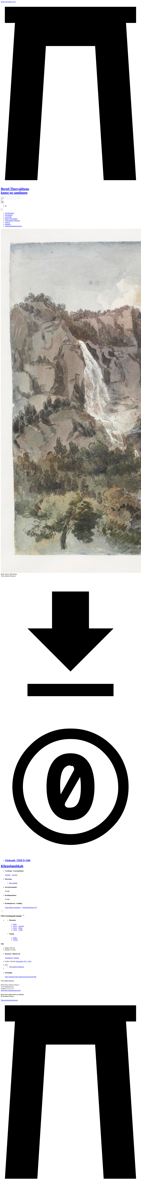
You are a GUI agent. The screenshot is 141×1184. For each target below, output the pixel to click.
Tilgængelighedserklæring (13, 226)
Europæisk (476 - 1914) (23, 961)
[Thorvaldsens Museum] (70, 1092)
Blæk (20, 928)
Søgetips (8, 224)
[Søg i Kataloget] (1, 200)
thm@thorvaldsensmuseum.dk (11, 990)
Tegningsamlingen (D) (29, 907)
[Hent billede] (70, 716)
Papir (15, 924)
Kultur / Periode (10, 961)
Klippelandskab (12, 866)
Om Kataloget (9, 213)
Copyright (8, 217)
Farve (15, 926)
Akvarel (14, 875)
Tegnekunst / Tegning (12, 958)
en (6, 206)
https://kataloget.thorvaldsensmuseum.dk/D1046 (20, 977)
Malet (15, 938)
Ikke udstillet (13, 883)
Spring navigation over (8, 2)
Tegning (7, 875)
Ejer (6, 965)
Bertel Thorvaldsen (11, 219)
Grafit (21, 930)
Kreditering (8, 215)
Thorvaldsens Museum (12, 220)
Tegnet (15, 940)
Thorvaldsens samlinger (12, 907)
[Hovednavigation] (1, 209)
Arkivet (7, 222)
